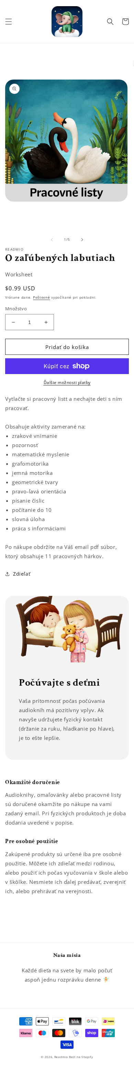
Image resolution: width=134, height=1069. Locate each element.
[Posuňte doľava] (51, 239)
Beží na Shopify (81, 1057)
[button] (8, 21)
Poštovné (41, 297)
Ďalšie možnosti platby (67, 382)
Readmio (61, 1057)
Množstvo (16, 308)
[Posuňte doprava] (82, 239)
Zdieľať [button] (21, 573)
